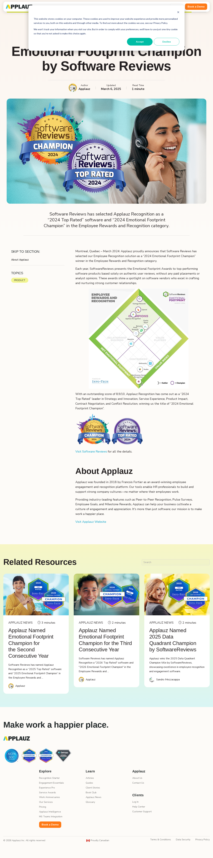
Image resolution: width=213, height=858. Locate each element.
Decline (166, 41)
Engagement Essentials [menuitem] (51, 782)
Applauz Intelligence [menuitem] (50, 811)
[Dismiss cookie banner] (178, 13)
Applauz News (20, 622)
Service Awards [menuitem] (47, 792)
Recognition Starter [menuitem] (49, 778)
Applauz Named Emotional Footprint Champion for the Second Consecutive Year (30, 643)
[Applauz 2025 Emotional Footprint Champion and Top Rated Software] (36, 594)
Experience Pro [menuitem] (47, 787)
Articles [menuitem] (90, 778)
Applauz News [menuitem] (93, 797)
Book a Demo (196, 7)
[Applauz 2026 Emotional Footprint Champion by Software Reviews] (106, 594)
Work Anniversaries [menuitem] (49, 797)
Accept (140, 41)
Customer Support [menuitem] (142, 811)
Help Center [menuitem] (138, 806)
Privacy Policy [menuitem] (202, 839)
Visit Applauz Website (90, 522)
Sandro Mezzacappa (168, 679)
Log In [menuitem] (135, 801)
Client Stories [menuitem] (93, 787)
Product (19, 280)
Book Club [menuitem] (91, 792)
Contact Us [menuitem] (138, 782)
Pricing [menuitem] (42, 806)
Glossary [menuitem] (90, 802)
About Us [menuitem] (137, 778)
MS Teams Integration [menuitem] (50, 816)
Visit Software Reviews (91, 452)
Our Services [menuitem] (46, 802)
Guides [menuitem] (89, 782)
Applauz (20, 685)
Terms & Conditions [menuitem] (160, 839)
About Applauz (20, 260)
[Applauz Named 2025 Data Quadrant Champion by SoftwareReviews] (177, 594)
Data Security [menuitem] (183, 839)
